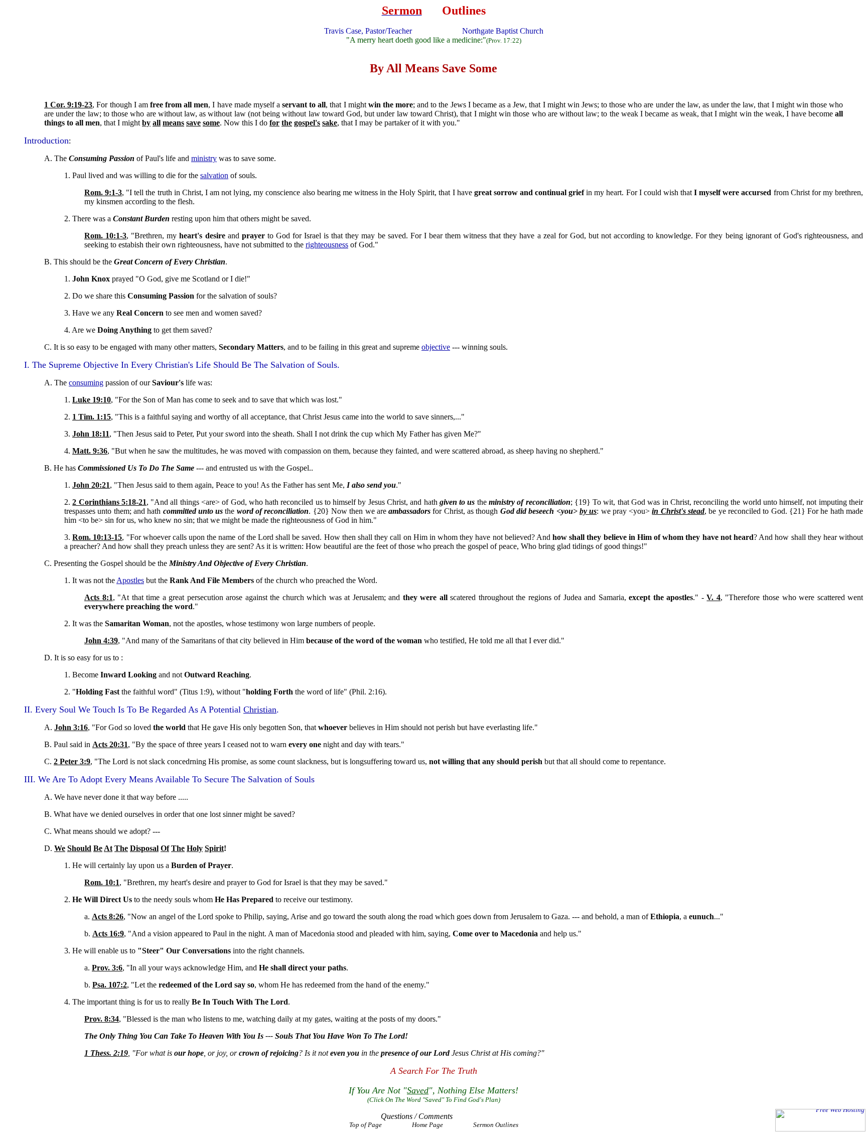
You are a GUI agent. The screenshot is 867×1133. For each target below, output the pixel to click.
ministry (204, 158)
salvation (214, 175)
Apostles (130, 580)
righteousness (327, 244)
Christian (259, 709)
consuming (86, 382)
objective (435, 347)
